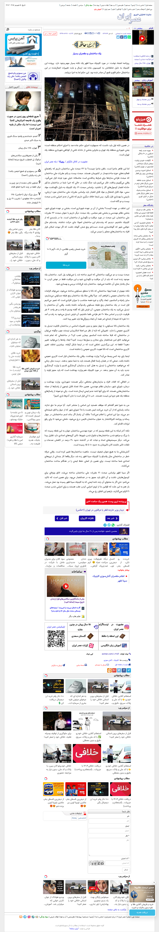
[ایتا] (109, 670)
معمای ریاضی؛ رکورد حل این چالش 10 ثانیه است (143, 267)
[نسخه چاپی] (86, 33)
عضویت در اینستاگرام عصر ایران (111, 627)
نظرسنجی (121, 5)
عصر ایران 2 (106, 9)
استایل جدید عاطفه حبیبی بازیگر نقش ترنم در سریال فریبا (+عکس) (143, 183)
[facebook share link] (121, 37)
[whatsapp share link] (129, 37)
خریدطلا (66, 265)
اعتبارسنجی (82, 818)
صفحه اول (149, 5)
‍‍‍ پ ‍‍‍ (96, 33)
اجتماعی (118, 33)
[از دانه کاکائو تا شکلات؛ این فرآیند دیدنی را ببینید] (143, 37)
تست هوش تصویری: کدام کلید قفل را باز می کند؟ (144, 275)
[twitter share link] (118, 37)
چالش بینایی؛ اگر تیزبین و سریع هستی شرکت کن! (143, 260)
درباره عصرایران (110, 917)
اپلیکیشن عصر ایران (56, 627)
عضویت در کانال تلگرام (77, 162)
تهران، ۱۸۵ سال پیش (142, 63)
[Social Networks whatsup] (113, 525)
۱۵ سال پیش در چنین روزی (80, 627)
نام (128, 816)
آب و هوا (113, 5)
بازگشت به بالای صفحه (117, 909)
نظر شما (126, 812)
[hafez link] (87, 44)
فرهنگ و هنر (141, 9)
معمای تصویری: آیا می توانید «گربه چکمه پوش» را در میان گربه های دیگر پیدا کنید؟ (143, 227)
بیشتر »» (138, 28)
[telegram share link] (125, 37)
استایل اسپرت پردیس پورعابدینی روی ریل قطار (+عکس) (144, 173)
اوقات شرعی (105, 5)
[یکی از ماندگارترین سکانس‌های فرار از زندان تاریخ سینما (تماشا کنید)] (66, 586)
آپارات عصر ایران (80, 646)
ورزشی (63, 5)
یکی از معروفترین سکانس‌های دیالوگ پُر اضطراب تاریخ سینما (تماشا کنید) (24, 159)
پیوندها (79, 917)
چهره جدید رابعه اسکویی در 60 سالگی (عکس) (145, 153)
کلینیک (116, 660)
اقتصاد (74, 5)
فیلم (113, 9)
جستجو (127, 5)
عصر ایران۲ (121, 917)
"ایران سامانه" (74, 928)
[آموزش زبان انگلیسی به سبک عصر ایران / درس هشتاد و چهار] (143, 89)
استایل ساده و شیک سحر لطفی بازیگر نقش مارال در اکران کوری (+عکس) (144, 195)
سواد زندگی (88, 5)
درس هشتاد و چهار (143, 99)
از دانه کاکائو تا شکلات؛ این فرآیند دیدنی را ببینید (143, 58)
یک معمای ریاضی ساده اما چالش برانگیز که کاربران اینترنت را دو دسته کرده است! (143, 240)
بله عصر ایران (51, 162)
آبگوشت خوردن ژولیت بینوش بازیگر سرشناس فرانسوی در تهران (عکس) (144, 163)
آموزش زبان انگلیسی (111, 646)
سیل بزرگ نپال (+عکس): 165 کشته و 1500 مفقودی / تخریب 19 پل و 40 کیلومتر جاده (24, 198)
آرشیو (133, 5)
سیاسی (81, 5)
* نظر (127, 835)
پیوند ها (96, 5)
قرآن (124, 9)
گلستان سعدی (79, 636)
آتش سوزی (108, 660)
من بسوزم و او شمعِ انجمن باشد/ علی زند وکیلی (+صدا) (16, 76)
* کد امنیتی (125, 858)
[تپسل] (47, 238)
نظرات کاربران (87, 518)
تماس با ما (140, 5)
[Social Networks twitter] (109, 525)
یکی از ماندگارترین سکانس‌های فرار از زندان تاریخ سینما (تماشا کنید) (67, 601)
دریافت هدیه (142, 912)
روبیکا (61, 162)
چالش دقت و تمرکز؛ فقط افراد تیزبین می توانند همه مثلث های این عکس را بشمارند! (143, 214)
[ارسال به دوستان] (88, 33)
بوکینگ (74, 818)
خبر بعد (110, 518)
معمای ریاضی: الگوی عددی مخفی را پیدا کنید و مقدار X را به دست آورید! (144, 251)
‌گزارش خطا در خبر (50, 34)
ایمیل (127, 826)
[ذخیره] (90, 33)
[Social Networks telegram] (105, 525)
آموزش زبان (97, 9)
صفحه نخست (126, 33)
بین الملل (149, 9)
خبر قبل (63, 518)
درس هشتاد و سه (144, 104)
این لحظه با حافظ (110, 636)
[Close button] (154, 882)
